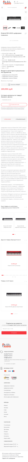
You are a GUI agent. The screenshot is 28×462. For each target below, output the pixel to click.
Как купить (6, 427)
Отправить (14, 332)
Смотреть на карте (10, 363)
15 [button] (23, 275)
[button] (26, 12)
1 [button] (13, 234)
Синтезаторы (7, 390)
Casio (5, 410)
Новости (6, 434)
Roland (14, 127)
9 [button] (14, 275)
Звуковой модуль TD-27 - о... (11, 444)
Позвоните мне (15, 104)
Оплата (6, 431)
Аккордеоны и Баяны (9, 392)
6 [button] (10, 275)
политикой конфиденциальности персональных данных (12, 108)
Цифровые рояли (8, 388)
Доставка (6, 429)
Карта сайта (7, 438)
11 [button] (17, 275)
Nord (5, 416)
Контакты (6, 436)
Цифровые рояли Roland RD (10, 75)
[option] (7, 222)
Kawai (5, 412)
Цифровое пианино (6, 127)
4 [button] (7, 275)
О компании (7, 425)
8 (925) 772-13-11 (8, 355)
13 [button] (20, 275)
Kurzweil (6, 414)
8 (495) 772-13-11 (19, 3)
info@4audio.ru (8, 357)
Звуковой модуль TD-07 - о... (11, 446)
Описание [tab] (7, 119)
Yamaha (6, 407)
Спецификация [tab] (20, 119)
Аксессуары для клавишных (11, 397)
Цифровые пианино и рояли (10, 76)
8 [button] (13, 275)
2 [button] (15, 234)
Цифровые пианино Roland (9, 78)
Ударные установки (9, 394)
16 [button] (24, 275)
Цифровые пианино (9, 385)
